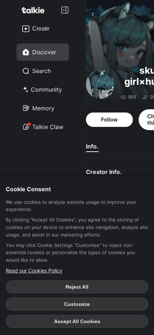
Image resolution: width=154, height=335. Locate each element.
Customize (77, 304)
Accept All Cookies (77, 321)
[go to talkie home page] (35, 10)
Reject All (77, 287)
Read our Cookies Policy (34, 270)
